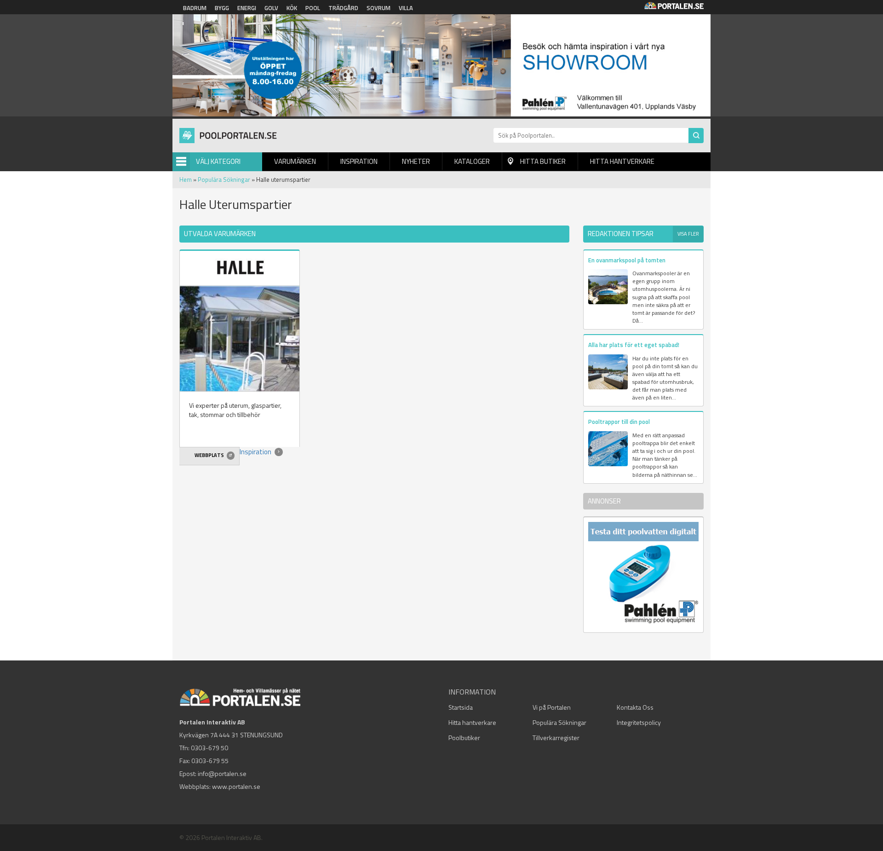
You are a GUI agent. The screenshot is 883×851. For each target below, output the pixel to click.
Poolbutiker (464, 737)
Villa (406, 7)
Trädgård (343, 7)
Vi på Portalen (552, 707)
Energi (246, 7)
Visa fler (688, 233)
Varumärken (295, 161)
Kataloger (472, 161)
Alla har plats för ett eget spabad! (633, 344)
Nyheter (416, 161)
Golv (271, 7)
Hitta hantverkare (622, 161)
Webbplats (210, 455)
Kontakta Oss (635, 707)
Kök (292, 7)
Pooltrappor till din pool (619, 421)
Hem (185, 179)
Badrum (194, 7)
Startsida (460, 707)
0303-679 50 (209, 748)
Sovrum (378, 7)
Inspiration (359, 161)
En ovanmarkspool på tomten (626, 260)
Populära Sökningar (224, 179)
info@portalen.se (222, 773)
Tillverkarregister (556, 737)
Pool (312, 7)
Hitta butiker (543, 161)
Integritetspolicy (639, 722)
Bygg (222, 7)
